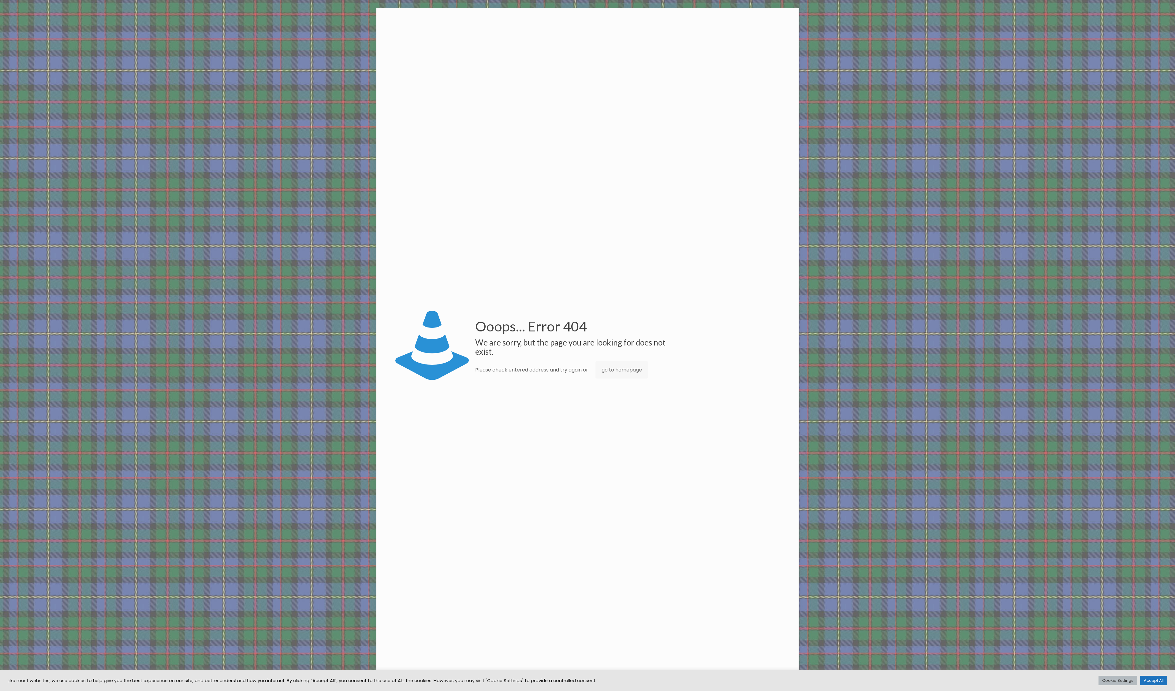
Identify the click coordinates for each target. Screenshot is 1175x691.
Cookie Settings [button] (1117, 680)
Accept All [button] (1154, 680)
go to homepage (622, 369)
